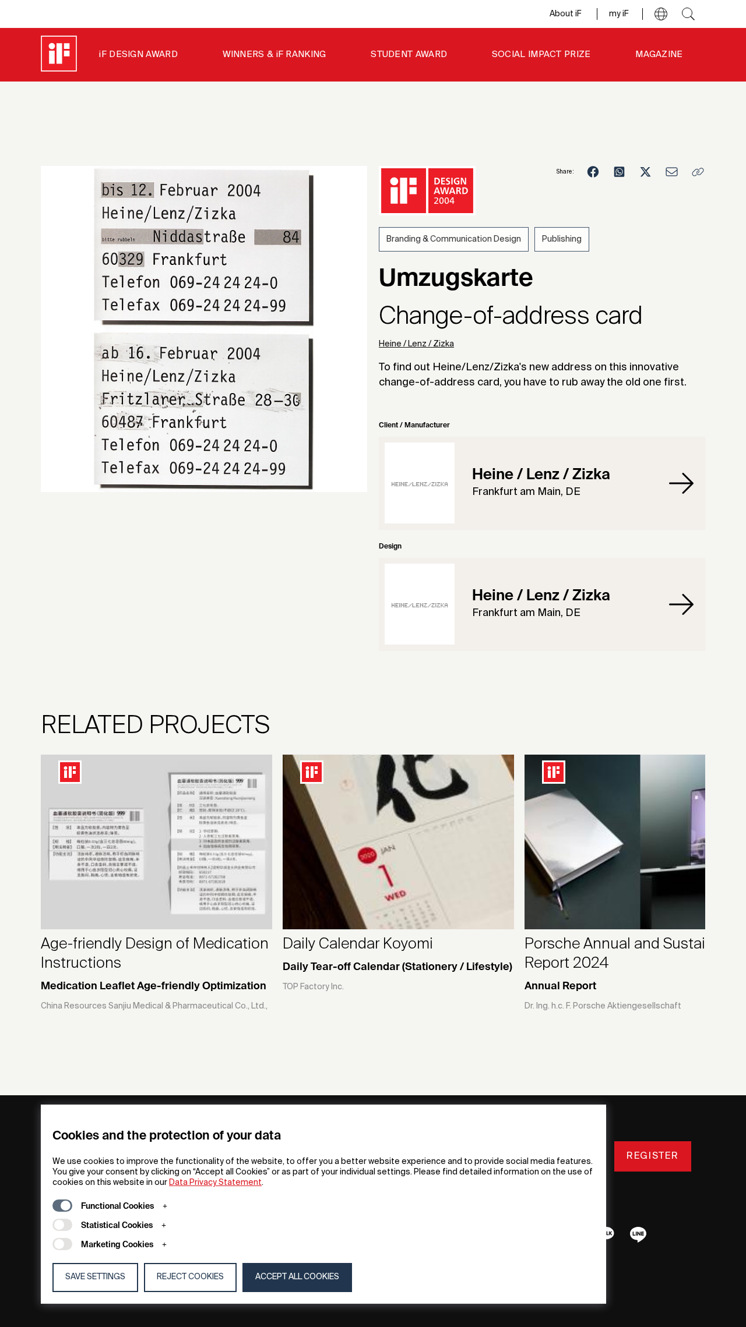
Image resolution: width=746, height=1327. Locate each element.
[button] (661, 14)
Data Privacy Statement (215, 1183)
